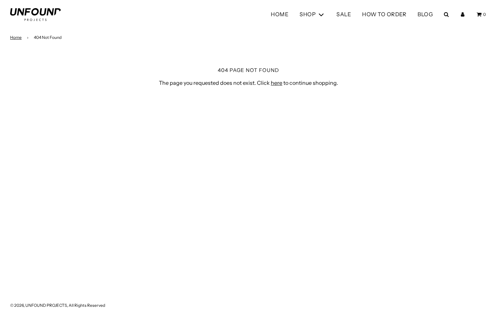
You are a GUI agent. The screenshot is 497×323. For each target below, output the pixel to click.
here (276, 82)
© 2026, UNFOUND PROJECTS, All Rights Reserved (57, 305)
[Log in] (463, 14)
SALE (343, 14)
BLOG (425, 14)
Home (16, 37)
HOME (279, 14)
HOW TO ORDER (384, 14)
